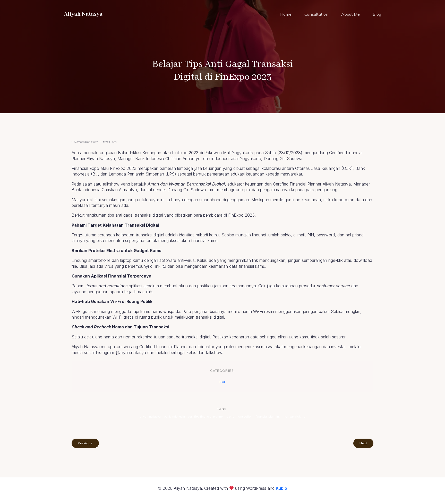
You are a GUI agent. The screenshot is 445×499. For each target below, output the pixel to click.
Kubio (281, 488)
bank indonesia (174, 416)
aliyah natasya (150, 416)
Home (286, 14)
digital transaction (239, 416)
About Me (350, 14)
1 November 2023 (85, 142)
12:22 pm (110, 142)
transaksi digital (295, 416)
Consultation (316, 14)
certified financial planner (206, 416)
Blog (377, 14)
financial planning (267, 416)
